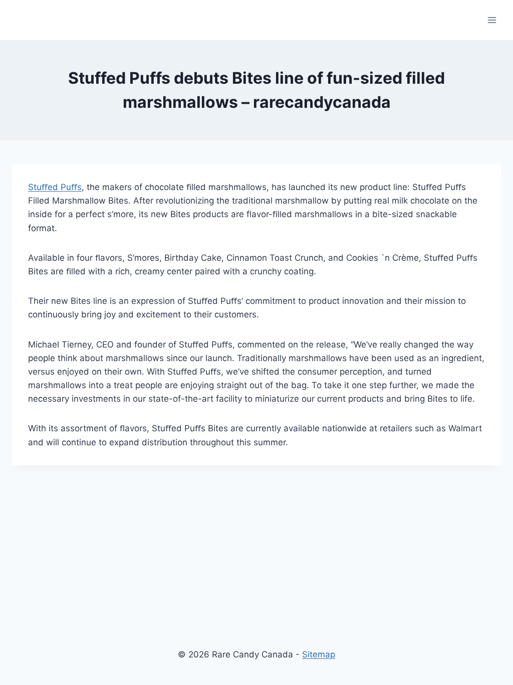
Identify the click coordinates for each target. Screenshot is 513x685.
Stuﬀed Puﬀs (55, 187)
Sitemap (318, 654)
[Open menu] (491, 20)
